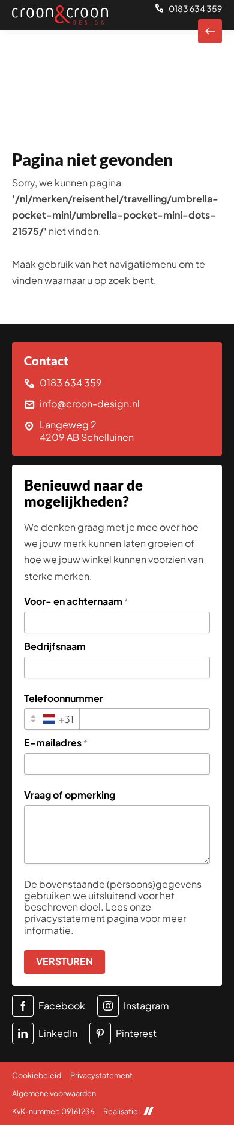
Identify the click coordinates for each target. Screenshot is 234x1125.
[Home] (60, 14)
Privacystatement (101, 1075)
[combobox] (52, 719)
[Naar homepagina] (210, 31)
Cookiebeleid (36, 1075)
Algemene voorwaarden (54, 1093)
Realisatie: (121, 1111)
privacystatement (64, 918)
